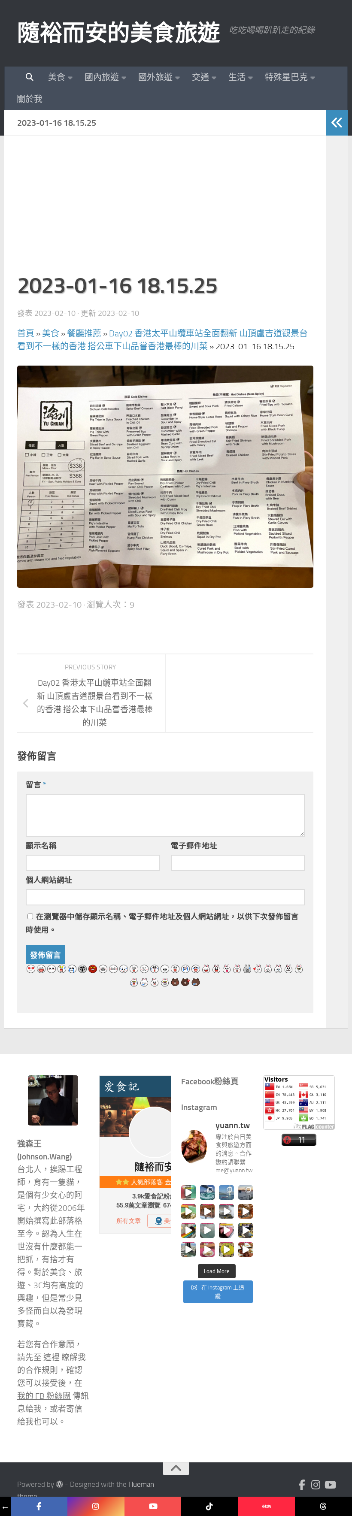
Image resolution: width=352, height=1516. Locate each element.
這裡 (51, 1357)
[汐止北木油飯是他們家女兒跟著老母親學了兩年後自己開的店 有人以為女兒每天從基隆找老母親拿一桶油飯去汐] (226, 1249)
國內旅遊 (102, 77)
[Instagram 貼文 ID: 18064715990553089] (245, 1249)
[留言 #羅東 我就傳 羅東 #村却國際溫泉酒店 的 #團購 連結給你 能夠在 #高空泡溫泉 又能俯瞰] (188, 1249)
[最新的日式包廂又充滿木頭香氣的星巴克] (207, 1211)
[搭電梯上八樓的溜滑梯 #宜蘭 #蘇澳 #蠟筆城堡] (188, 1230)
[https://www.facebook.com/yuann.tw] (39, 1506)
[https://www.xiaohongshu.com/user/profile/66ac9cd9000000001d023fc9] (266, 1506)
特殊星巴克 (286, 77)
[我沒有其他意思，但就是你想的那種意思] (188, 1192)
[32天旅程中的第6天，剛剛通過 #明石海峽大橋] (226, 1192)
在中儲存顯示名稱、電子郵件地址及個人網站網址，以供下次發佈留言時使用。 (162, 923)
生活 (237, 77)
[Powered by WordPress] (59, 1484)
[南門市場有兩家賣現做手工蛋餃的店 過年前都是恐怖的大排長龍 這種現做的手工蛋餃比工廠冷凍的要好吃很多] (245, 1230)
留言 (36, 785)
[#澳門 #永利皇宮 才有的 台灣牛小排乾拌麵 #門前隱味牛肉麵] (245, 1211)
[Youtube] (330, 1485)
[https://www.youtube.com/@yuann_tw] (153, 1506)
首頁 (25, 333)
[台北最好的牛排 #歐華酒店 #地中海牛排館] (226, 1230)
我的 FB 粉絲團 (44, 1396)
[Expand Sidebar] (337, 123)
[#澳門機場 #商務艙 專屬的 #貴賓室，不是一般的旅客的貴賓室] (207, 1230)
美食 (56, 77)
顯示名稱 (41, 845)
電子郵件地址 (194, 845)
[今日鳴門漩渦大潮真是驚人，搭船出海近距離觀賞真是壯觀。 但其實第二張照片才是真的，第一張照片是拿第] (207, 1192)
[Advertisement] (165, 208)
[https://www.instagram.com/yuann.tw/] (95, 1506)
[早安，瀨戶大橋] (245, 1192)
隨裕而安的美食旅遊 (118, 33)
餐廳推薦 (84, 333)
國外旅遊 (155, 77)
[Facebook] (302, 1485)
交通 (200, 77)
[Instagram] (316, 1485)
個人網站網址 (49, 880)
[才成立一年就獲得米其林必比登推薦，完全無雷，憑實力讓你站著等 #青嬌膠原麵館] (188, 1211)
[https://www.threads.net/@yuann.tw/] (323, 1506)
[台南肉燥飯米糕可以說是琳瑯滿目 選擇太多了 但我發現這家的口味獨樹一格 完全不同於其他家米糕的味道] (207, 1249)
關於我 (29, 99)
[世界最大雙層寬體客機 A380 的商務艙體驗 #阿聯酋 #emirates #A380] (226, 1211)
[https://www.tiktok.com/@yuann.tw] (209, 1506)
